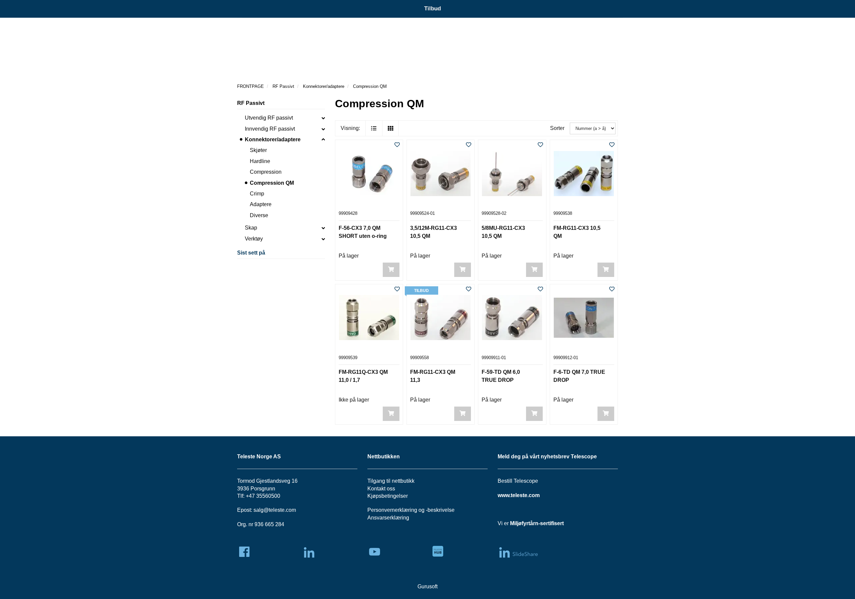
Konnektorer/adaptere (273, 139)
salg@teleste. (269, 510)
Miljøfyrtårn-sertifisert (537, 523)
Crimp (257, 193)
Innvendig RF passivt (270, 129)
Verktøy (254, 239)
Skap (251, 228)
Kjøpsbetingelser (387, 496)
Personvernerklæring (392, 510)
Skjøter (258, 150)
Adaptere (261, 204)
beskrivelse (441, 510)
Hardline (260, 161)
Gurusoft (427, 586)
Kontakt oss (381, 488)
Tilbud (432, 8)
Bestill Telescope (518, 481)
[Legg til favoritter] (397, 145)
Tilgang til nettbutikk (390, 481)
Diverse (259, 215)
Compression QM (272, 183)
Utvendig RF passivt (269, 118)
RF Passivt (251, 103)
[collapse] (323, 118)
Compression (266, 172)
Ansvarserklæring (388, 517)
